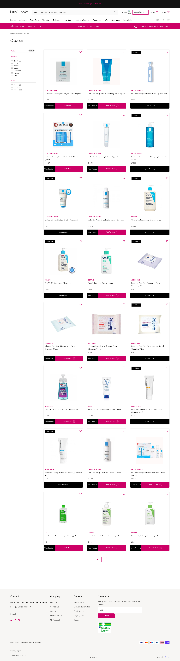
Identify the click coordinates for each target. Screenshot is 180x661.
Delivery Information (82, 607)
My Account (55, 620)
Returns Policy (14, 642)
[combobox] (75, 12)
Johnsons (17, 71)
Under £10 (17, 85)
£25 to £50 (17, 90)
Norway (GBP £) (139, 12)
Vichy (15, 63)
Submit (106, 616)
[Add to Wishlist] (80, 51)
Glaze (167, 657)
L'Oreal (16, 73)
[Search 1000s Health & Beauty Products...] (115, 12)
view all (31, 50)
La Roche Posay (51, 90)
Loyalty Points (79, 616)
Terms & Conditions (26, 642)
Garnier (16, 68)
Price (13, 80)
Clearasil (16, 66)
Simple (15, 76)
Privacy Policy (37, 642)
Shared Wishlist (56, 616)
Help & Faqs (79, 602)
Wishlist (53, 611)
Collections (18, 33)
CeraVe (134, 217)
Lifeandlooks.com (101, 658)
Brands (14, 56)
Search (77, 620)
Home (12, 33)
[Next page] (110, 559)
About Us (54, 602)
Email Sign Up (79, 611)
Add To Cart (66, 106)
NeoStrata (17, 61)
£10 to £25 (17, 87)
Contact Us (54, 607)
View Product (49, 106)
